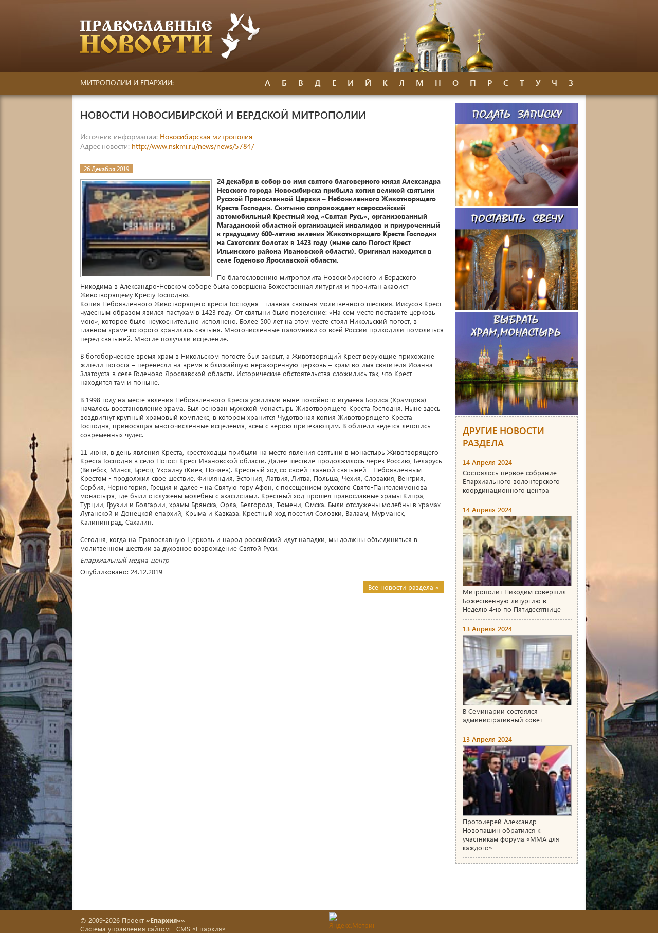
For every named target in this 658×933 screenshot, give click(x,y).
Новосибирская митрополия (206, 136)
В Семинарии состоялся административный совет (502, 715)
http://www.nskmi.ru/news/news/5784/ (193, 146)
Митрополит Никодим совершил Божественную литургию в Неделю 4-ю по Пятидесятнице (514, 600)
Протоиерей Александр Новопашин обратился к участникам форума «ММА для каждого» (511, 834)
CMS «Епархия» (201, 928)
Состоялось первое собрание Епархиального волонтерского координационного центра (511, 481)
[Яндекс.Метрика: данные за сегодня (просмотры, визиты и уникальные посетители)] (351, 920)
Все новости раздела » (403, 587)
